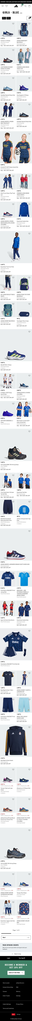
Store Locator (6, 983)
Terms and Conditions (8, 1008)
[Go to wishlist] (7, 6)
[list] (13, 18)
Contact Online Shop (8, 987)
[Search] (25, 6)
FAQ (17, 987)
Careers (5, 991)
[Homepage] (16, 7)
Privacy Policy (19, 1004)
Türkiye (18, 1014)
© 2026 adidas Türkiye (16, 1018)
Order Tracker (6, 995)
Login (8, 958)
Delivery (18, 991)
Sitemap (18, 995)
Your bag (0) (22, 958)
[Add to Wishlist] (13, 24)
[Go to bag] (29, 6)
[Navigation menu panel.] (3, 6)
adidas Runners (20, 983)
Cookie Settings (7, 1004)
